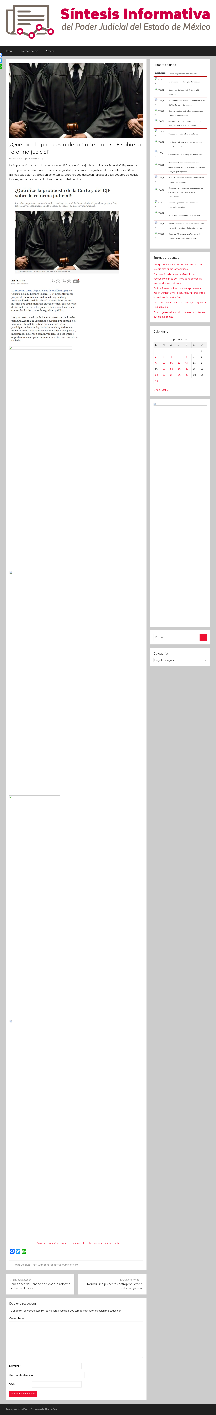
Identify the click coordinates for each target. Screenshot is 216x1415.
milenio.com (71, 1264)
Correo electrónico (21, 1375)
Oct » (165, 389)
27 (186, 374)
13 (186, 362)
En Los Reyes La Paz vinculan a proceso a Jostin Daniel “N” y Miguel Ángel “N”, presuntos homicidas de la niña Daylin (179, 293)
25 (171, 374)
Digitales (25, 1264)
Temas (16, 1264)
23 (156, 374)
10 (164, 362)
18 (171, 368)
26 (179, 374)
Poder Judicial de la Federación (47, 1264)
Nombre (15, 1365)
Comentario (17, 1318)
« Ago (157, 389)
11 (171, 362)
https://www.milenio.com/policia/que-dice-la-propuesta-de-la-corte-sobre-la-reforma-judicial (76, 1243)
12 (179, 362)
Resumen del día (28, 50)
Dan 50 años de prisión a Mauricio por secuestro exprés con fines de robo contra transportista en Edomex (178, 279)
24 (164, 374)
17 (164, 368)
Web (12, 1384)
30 (156, 380)
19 (179, 368)
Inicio (9, 50)
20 (186, 368)
